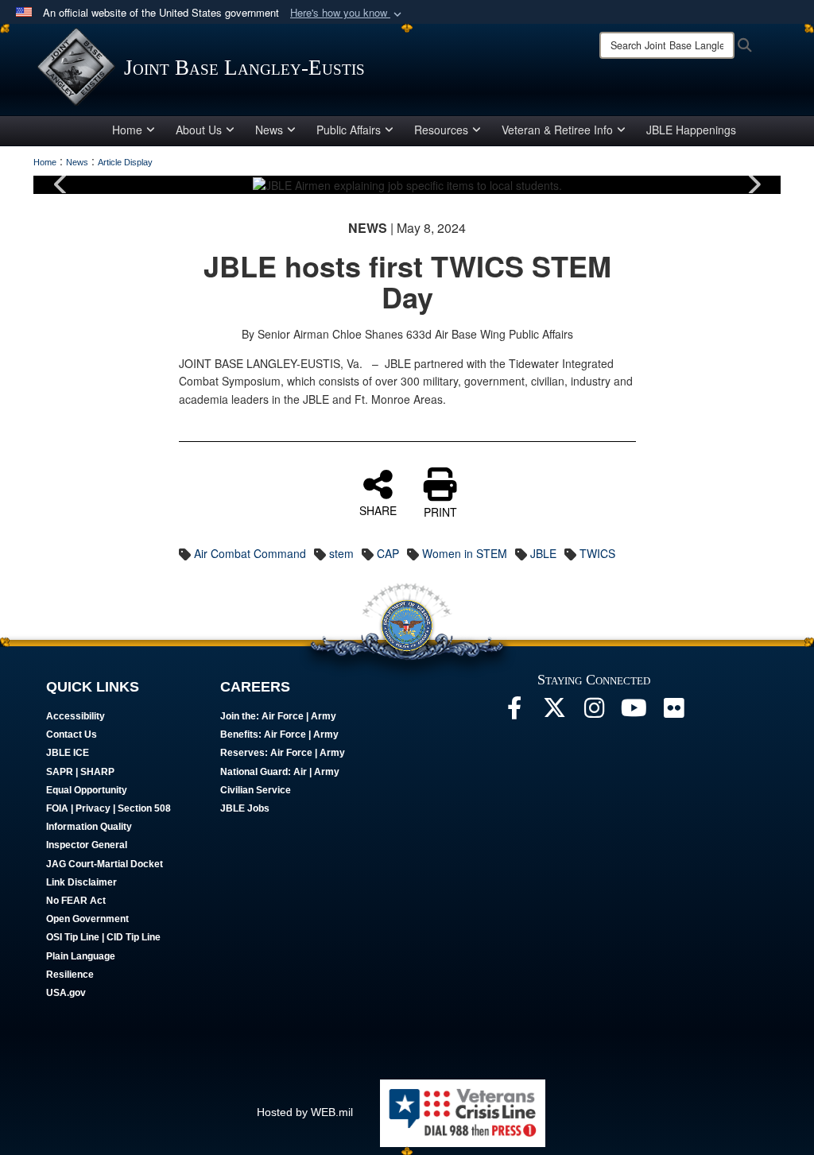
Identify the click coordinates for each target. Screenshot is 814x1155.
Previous (61, 184)
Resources (441, 130)
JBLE (543, 553)
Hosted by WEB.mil (305, 1112)
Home (127, 130)
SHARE (378, 509)
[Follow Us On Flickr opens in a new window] (673, 712)
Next (753, 184)
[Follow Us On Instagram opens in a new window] (594, 712)
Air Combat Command (250, 553)
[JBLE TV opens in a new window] (633, 712)
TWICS (597, 553)
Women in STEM (464, 553)
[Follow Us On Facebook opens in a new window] (514, 712)
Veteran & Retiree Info (557, 130)
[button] (347, 13)
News (269, 130)
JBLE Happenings (691, 130)
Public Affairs (348, 130)
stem (341, 553)
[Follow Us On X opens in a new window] (554, 712)
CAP (388, 553)
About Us (199, 130)
